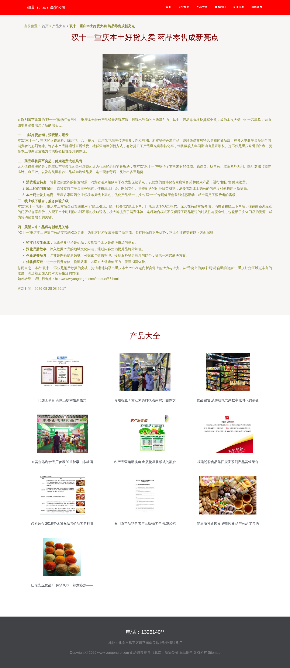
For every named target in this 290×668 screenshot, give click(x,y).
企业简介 (183, 7)
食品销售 (136, 652)
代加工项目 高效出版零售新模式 (62, 400)
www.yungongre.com (113, 652)
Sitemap (214, 652)
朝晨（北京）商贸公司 (46, 7)
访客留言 (256, 7)
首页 (168, 7)
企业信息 (238, 7)
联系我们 (220, 7)
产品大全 (202, 7)
